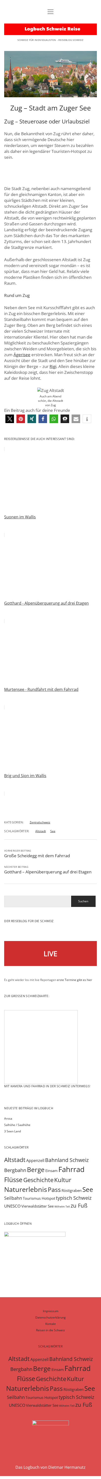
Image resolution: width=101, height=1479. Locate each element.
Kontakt (50, 1324)
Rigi (53, 366)
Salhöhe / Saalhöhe (17, 1125)
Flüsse (13, 1179)
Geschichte (38, 1180)
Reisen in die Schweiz (50, 1330)
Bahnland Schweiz (67, 1160)
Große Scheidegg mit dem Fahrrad (37, 855)
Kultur (62, 1180)
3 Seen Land (12, 1131)
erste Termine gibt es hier (74, 980)
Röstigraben (72, 1190)
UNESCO (12, 1206)
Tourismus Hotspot (39, 1198)
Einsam (51, 1170)
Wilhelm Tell (62, 1206)
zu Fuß (79, 1205)
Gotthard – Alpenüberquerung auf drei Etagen (47, 872)
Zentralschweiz (40, 822)
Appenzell (35, 1160)
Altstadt (40, 831)
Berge (36, 1169)
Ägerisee (21, 354)
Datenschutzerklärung (50, 1317)
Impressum (50, 1311)
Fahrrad (71, 1169)
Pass (54, 1189)
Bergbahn (15, 1170)
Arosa (8, 1118)
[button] (9, 419)
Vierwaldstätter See (37, 1206)
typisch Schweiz (73, 1198)
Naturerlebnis (25, 1189)
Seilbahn (13, 1198)
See (52, 831)
